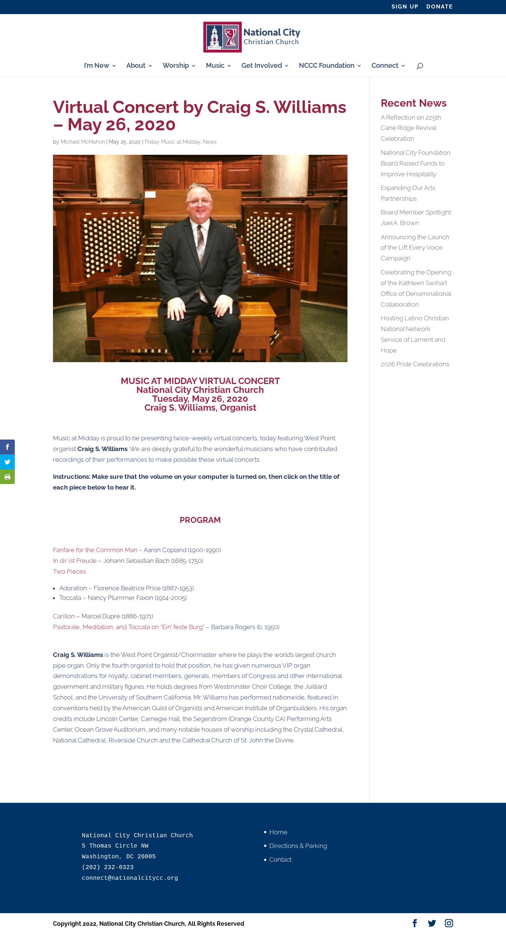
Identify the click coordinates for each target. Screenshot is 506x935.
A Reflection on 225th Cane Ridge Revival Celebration (411, 128)
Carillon (64, 616)
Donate (439, 7)
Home (278, 832)
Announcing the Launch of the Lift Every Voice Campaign (415, 247)
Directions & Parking (298, 845)
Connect (385, 66)
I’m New (96, 66)
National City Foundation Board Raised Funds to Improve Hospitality (415, 163)
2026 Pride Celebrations (415, 364)
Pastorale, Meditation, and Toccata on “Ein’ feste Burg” (128, 627)
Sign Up (405, 7)
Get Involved (262, 66)
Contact (280, 859)
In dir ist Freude (75, 560)
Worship (176, 66)
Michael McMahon (83, 142)
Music (215, 66)
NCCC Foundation (326, 66)
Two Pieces (71, 571)
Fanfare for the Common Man (95, 550)
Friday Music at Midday (172, 142)
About (136, 66)
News (210, 142)
